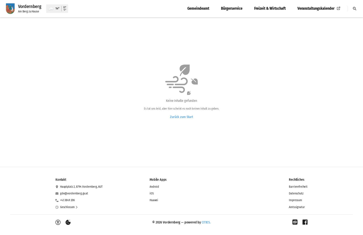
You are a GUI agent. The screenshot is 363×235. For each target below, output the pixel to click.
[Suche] (354, 8)
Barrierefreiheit (298, 187)
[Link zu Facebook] (305, 222)
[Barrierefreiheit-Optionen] (57, 222)
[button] (69, 207)
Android (154, 187)
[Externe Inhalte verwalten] (68, 222)
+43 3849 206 (67, 200)
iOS (152, 193)
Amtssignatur (297, 207)
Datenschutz (296, 193)
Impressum (295, 200)
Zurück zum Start (181, 117)
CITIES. (206, 222)
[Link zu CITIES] (294, 222)
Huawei (154, 200)
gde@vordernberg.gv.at (74, 193)
